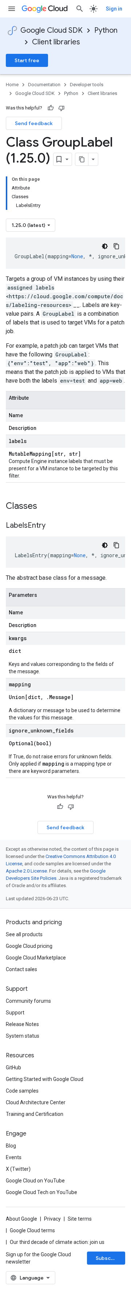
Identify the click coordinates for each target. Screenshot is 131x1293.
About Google (21, 1219)
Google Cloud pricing (29, 946)
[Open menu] (11, 8)
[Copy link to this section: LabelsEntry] (52, 526)
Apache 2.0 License (26, 871)
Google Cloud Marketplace (36, 958)
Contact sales (21, 969)
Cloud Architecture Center (36, 1102)
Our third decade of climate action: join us (57, 1242)
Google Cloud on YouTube (35, 1181)
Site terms (80, 1219)
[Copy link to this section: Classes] (46, 506)
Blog (11, 1146)
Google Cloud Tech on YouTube (41, 1192)
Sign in (114, 9)
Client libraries (56, 42)
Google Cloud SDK (51, 30)
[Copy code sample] (116, 246)
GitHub (13, 1067)
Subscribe (108, 1258)
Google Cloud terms (32, 1230)
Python (106, 30)
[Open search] (79, 8)
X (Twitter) (18, 1169)
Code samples (22, 1091)
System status (22, 1036)
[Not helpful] (61, 108)
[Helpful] (50, 108)
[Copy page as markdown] (81, 159)
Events (13, 1157)
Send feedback (34, 123)
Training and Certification (34, 1114)
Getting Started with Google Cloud (44, 1079)
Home (12, 84)
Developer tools (86, 84)
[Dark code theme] (105, 246)
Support (15, 1012)
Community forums (28, 1001)
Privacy (52, 1219)
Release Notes (22, 1024)
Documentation (44, 84)
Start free (27, 60)
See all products (24, 934)
